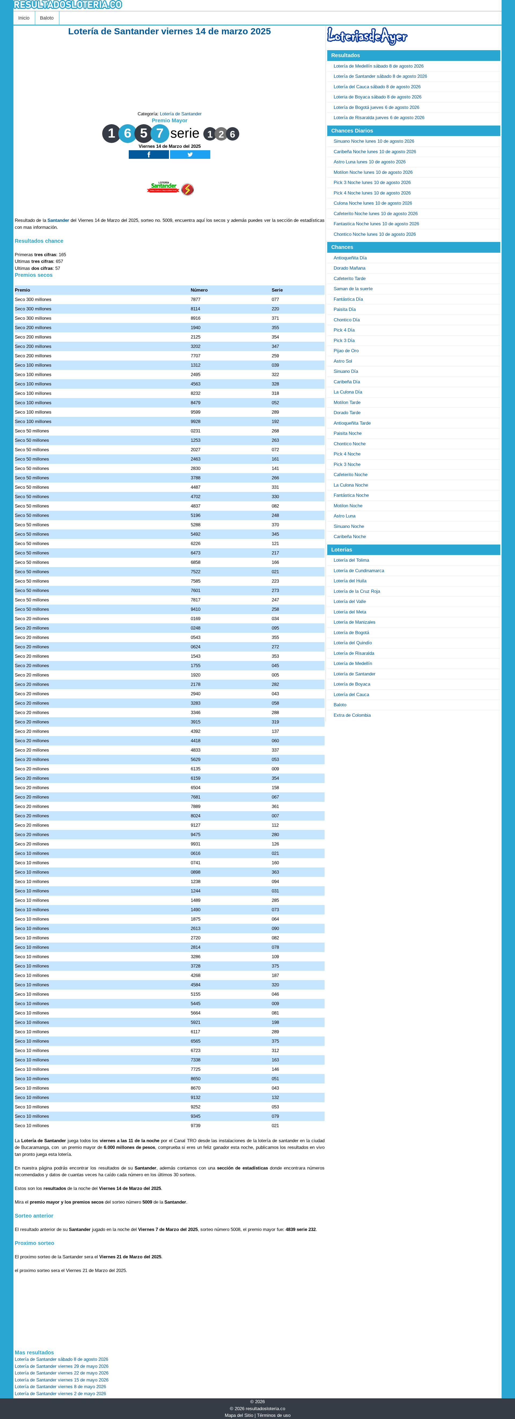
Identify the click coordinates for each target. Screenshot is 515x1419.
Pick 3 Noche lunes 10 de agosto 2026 (372, 182)
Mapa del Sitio (239, 1415)
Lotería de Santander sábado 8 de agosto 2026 (380, 76)
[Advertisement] (170, 73)
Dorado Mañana (349, 268)
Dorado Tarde (347, 412)
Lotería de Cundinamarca (359, 570)
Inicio (24, 18)
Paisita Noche (348, 433)
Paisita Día (345, 309)
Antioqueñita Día (350, 257)
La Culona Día (348, 392)
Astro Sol (343, 361)
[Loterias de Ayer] (367, 44)
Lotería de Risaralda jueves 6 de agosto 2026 (379, 117)
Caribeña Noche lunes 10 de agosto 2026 (375, 151)
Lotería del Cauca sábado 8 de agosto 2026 (377, 86)
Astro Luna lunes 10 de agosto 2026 (370, 161)
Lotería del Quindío (353, 642)
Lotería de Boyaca (352, 684)
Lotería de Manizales (355, 622)
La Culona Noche (351, 485)
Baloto (47, 18)
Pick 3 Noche (347, 464)
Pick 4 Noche (347, 454)
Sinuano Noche (349, 526)
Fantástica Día (348, 299)
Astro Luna (344, 516)
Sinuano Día (346, 371)
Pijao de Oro (346, 350)
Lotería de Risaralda (354, 653)
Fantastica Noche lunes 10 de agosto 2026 (376, 223)
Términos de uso (273, 1415)
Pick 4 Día (344, 330)
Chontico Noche (350, 443)
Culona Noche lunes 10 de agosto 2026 (373, 203)
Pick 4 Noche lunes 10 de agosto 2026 (372, 193)
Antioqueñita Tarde (352, 423)
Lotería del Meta (350, 612)
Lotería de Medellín (353, 663)
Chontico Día (347, 319)
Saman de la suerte (353, 288)
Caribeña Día (347, 381)
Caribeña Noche (350, 536)
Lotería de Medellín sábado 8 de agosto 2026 (379, 66)
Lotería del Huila (350, 580)
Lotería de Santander (181, 113)
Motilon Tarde (347, 402)
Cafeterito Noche (350, 474)
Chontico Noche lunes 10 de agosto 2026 (375, 234)
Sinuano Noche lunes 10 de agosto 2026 (374, 141)
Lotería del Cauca (351, 694)
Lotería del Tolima (351, 560)
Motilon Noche (348, 505)
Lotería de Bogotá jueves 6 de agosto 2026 (376, 107)
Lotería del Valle (350, 601)
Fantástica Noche (351, 495)
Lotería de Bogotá (351, 632)
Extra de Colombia (352, 715)
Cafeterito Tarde (350, 278)
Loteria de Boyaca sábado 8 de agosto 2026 (377, 97)
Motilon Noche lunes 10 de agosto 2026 (373, 172)
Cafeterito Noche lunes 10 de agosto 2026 (376, 213)
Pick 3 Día (344, 340)
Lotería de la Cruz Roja (357, 591)
